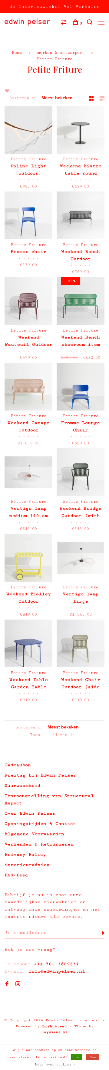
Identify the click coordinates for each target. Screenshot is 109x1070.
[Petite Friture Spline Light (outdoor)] (28, 131)
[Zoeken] (90, 23)
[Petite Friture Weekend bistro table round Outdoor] (80, 131)
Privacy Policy (25, 854)
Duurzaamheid (22, 785)
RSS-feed (16, 875)
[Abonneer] (97, 932)
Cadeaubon (18, 764)
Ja (76, 1057)
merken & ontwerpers (60, 52)
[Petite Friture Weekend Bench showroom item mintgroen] (80, 302)
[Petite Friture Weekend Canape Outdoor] (28, 388)
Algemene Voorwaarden (34, 833)
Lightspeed (54, 1026)
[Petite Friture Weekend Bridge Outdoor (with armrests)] (80, 473)
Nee (92, 1057)
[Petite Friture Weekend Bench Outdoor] (80, 216)
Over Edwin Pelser (30, 813)
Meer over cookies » (55, 1064)
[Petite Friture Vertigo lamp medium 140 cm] (28, 473)
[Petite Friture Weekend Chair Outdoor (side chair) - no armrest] (80, 645)
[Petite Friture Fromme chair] (28, 216)
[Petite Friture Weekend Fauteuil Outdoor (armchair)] (28, 302)
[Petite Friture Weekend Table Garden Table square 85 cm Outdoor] (28, 645)
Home (17, 52)
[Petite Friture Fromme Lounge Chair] (80, 388)
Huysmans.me (54, 1032)
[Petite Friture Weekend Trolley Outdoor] (28, 559)
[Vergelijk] (64, 23)
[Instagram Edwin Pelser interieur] (17, 984)
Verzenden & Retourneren (39, 844)
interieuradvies (27, 864)
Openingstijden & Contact (40, 823)
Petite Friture (54, 59)
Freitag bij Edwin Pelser (40, 775)
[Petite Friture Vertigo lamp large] (80, 559)
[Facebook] (7, 984)
